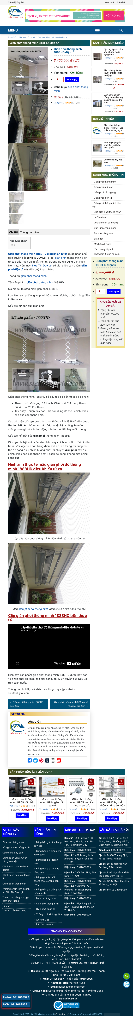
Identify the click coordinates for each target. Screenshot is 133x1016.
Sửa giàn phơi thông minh (107, 211)
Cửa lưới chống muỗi (105, 228)
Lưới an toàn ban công (106, 222)
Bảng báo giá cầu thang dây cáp (48, 844)
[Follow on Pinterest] (41, 760)
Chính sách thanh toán (14, 883)
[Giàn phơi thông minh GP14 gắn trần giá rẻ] (52, 787)
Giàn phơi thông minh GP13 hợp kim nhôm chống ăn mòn (112, 802)
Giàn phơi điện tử (103, 197)
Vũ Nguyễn (58, 103)
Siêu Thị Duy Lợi (42, 265)
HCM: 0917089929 (15, 1004)
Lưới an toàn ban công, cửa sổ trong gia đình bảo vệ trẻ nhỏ (113, 99)
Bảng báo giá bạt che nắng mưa (46, 870)
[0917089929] (126, 976)
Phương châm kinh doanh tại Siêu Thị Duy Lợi (16, 890)
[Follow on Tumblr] (47, 760)
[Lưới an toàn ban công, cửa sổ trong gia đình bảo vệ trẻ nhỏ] (97, 103)
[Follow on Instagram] (53, 760)
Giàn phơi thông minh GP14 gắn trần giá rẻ (52, 802)
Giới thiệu (110, 2)
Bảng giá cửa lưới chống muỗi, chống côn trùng (46, 881)
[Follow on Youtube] (59, 760)
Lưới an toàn (100, 217)
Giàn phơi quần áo (103, 187)
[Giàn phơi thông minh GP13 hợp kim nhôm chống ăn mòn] (112, 787)
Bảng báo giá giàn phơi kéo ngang (47, 853)
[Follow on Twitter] (35, 760)
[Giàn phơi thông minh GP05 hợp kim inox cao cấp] (82, 787)
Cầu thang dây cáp (104, 249)
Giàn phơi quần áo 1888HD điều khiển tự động (113, 73)
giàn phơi (60, 257)
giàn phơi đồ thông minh (33, 609)
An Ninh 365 (42, 919)
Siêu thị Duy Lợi (68, 998)
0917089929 (84, 850)
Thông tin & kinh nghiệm (107, 253)
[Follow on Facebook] (30, 760)
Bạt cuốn (98, 238)
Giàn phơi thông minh (105, 181)
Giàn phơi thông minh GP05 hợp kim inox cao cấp (82, 802)
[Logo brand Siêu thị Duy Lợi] (15, 15)
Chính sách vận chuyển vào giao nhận (14, 859)
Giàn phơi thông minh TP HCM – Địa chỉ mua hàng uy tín (113, 128)
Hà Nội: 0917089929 (16, 997)
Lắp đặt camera (44, 924)
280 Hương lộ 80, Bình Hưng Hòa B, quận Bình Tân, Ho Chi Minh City (79, 841)
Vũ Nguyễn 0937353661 (91, 1014)
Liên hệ (121, 2)
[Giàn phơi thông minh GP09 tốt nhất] (22, 787)
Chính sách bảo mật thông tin (16, 877)
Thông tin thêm (29, 232)
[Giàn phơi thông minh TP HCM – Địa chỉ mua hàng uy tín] (97, 131)
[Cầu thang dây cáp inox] (97, 163)
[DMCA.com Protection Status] (112, 1014)
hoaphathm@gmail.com (71, 986)
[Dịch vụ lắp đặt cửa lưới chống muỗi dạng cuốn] (97, 56)
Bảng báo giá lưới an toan (46, 861)
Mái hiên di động (102, 244)
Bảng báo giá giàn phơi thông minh (47, 891)
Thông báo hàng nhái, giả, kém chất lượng (16, 899)
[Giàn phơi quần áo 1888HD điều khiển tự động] (97, 79)
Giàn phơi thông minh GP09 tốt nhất (22, 801)
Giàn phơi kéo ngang (105, 192)
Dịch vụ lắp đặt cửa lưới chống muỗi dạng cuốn (113, 52)
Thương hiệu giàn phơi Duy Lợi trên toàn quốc (112, 145)
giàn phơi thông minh (34, 276)
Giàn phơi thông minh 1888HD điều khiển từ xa (37, 253)
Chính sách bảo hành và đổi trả (15, 868)
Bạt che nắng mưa (103, 233)
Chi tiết (13, 232)
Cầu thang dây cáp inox (113, 161)
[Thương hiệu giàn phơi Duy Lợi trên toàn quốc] (97, 147)
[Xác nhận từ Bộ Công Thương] (66, 1005)
